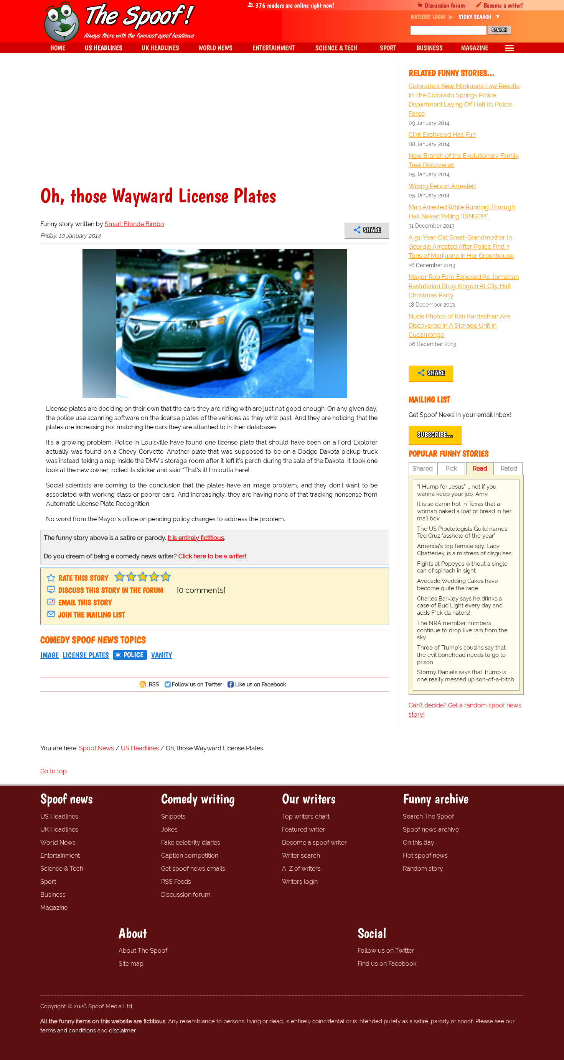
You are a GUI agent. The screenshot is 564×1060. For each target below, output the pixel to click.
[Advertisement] (214, 128)
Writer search (301, 855)
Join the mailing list (91, 614)
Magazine (54, 907)
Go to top (53, 771)
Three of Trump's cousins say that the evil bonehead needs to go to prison (461, 655)
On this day (418, 842)
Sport (48, 881)
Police (133, 654)
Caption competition (189, 855)
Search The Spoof (428, 816)
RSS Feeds (176, 881)
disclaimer (122, 1030)
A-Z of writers (301, 868)
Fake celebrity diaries (190, 842)
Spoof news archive (431, 829)
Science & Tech (61, 868)
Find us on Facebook (387, 963)
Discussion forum (445, 5)
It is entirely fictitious (196, 537)
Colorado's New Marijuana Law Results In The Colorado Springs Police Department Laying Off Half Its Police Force (464, 99)
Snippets (173, 816)
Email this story (85, 602)
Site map (131, 963)
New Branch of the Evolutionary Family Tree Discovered (464, 160)
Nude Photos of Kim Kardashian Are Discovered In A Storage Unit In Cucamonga (459, 325)
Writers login (300, 881)
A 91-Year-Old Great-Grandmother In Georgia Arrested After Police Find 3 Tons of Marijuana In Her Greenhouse (461, 246)
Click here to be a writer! (212, 556)
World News (58, 842)
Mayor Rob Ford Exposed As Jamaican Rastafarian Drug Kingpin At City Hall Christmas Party (464, 286)
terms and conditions (68, 1030)
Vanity (161, 655)
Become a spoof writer (314, 842)
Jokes (169, 829)
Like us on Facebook (260, 684)
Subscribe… (435, 434)
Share (372, 230)
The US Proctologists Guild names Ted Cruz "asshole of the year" (462, 532)
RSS (153, 684)
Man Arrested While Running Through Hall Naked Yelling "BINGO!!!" (462, 211)
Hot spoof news (425, 855)
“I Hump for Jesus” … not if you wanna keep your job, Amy (456, 490)
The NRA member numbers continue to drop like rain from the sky (462, 630)
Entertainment (60, 855)
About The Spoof (143, 950)
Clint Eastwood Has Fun (442, 134)
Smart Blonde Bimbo (134, 224)
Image (49, 655)
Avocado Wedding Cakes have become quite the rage (457, 585)
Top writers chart (306, 816)
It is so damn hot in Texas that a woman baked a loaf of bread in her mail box (464, 511)
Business (53, 894)
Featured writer (303, 829)
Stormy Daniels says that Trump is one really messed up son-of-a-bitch (465, 676)
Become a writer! (503, 5)
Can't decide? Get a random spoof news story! (465, 710)
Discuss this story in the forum (110, 590)
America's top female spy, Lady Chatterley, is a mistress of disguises (464, 550)
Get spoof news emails (193, 868)
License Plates (86, 655)
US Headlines (59, 816)
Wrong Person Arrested (442, 186)
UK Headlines (59, 829)
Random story (423, 868)
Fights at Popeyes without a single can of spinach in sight (462, 567)
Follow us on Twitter (197, 684)
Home (57, 48)
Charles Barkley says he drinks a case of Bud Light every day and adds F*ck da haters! (460, 606)
